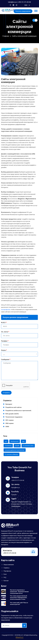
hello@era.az (12, 2)
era (6, 441)
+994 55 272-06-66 (24, 2)
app (23, 441)
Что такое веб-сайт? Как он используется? (19, 603)
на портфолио (5, 309)
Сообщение (5, 359)
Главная (5, 36)
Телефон (4, 341)
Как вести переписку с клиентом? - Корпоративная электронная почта (19, 591)
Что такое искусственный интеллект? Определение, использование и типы (18, 597)
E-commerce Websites (11, 454)
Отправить (6, 392)
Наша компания (8, 564)
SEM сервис (9, 423)
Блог (5, 574)
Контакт (6, 580)
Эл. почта (4, 332)
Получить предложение (23, 11)
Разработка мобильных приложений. (18, 410)
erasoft (17, 445)
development (14, 441)
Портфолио (7, 571)
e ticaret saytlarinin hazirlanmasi (14, 450)
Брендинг (8, 404)
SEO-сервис (9, 420)
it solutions (8, 445)
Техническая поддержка (13, 417)
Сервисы (6, 568)
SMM (7, 426)
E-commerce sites (28, 445)
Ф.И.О (3, 322)
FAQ (4, 577)
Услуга (3, 350)
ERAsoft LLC (19, 637)
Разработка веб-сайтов (13, 407)
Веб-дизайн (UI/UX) (12, 414)
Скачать (14, 494)
